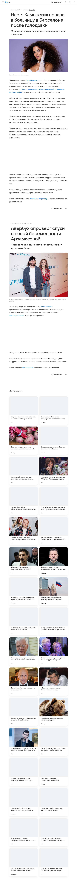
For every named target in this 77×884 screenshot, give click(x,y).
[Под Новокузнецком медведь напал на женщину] (53, 712)
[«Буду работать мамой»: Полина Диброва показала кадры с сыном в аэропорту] (53, 621)
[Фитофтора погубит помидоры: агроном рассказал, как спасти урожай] (23, 591)
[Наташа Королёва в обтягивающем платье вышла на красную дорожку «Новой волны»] (23, 501)
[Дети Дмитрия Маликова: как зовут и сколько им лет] (53, 802)
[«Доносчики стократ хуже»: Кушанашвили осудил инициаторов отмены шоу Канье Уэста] (53, 681)
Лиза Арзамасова (16, 315)
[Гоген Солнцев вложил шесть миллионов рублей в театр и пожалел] (53, 862)
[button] (38, 56)
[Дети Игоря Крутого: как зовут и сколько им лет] (23, 681)
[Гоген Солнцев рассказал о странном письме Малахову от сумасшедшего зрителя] (53, 832)
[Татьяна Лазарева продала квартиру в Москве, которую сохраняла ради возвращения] (23, 772)
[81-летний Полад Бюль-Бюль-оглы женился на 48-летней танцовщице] (23, 621)
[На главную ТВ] (9, 2)
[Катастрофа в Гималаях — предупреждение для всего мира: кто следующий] (53, 410)
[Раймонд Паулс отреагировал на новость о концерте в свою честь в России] (23, 651)
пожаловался (27, 368)
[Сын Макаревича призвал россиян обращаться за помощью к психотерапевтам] (23, 531)
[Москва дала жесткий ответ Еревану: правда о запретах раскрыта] (53, 591)
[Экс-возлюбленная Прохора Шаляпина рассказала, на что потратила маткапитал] (23, 471)
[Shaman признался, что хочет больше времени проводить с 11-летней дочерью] (53, 531)
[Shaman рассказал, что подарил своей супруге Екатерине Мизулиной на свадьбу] (53, 651)
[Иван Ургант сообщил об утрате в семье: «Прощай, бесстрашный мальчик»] (23, 742)
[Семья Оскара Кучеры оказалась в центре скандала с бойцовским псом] (53, 501)
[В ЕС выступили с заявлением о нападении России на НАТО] (23, 862)
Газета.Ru (32, 10)
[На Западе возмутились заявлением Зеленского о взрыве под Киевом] (53, 561)
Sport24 (29, 223)
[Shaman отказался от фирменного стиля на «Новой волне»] (23, 712)
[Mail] (6, 2)
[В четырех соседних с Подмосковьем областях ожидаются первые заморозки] (53, 772)
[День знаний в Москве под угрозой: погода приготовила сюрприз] (23, 802)
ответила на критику (38, 199)
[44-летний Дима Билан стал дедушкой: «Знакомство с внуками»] (23, 561)
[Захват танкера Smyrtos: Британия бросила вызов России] (53, 441)
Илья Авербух (47, 306)
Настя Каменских (33, 80)
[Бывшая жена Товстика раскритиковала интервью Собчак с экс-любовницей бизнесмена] (23, 832)
